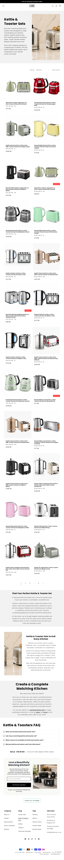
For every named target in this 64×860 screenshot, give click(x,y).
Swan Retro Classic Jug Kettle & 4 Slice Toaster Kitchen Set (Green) (16, 103)
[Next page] (43, 583)
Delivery (35, 814)
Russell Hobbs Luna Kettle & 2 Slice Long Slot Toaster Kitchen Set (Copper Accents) (46, 442)
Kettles (20, 824)
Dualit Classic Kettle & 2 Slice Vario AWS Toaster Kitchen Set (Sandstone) (17, 441)
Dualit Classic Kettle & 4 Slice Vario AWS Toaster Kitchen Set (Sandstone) (46, 274)
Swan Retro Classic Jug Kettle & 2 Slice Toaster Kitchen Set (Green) (44, 188)
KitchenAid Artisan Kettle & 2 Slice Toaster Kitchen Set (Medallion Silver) (18, 231)
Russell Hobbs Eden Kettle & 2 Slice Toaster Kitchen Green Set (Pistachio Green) (45, 232)
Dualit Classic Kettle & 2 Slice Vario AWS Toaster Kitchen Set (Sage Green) (18, 146)
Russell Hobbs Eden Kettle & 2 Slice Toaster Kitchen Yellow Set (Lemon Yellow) (45, 147)
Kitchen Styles (37, 825)
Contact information (44, 854)
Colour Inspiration (9, 825)
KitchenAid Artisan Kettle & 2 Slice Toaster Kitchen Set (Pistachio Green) (17, 400)
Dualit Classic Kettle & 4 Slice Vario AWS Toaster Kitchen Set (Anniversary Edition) (46, 358)
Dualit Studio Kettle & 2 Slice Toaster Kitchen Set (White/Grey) (45, 527)
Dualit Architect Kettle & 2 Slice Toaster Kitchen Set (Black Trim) (16, 357)
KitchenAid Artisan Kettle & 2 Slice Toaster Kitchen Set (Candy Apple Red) (45, 104)
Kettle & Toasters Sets (23, 819)
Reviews (6, 829)
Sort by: (32, 70)
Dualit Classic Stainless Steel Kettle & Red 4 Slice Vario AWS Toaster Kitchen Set (17, 569)
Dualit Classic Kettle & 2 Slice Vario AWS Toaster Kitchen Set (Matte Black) (17, 485)
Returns (35, 818)
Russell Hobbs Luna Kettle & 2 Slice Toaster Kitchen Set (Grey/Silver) (45, 400)
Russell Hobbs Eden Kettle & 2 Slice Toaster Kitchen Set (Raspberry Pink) (17, 527)
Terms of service (47, 852)
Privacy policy (37, 852)
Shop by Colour (37, 822)
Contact (6, 818)
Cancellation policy (55, 854)
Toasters (20, 827)
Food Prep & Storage (24, 831)
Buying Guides (37, 829)
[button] (3, 6)
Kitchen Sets (22, 814)
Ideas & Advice (8, 822)
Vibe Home (22, 852)
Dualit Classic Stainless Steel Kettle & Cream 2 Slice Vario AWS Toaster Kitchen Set (46, 485)
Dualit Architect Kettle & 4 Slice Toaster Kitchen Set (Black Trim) (44, 315)
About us (6, 814)
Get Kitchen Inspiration (19, 785)
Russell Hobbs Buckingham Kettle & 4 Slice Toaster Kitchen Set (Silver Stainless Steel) (17, 316)
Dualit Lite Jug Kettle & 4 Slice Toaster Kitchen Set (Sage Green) (46, 568)
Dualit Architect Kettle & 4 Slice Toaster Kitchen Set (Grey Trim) (16, 274)
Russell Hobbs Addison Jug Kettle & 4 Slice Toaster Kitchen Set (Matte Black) (17, 189)
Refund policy (29, 852)
